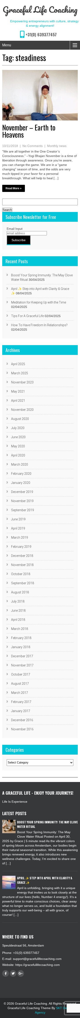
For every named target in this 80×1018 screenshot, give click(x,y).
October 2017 (20, 674)
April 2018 (18, 619)
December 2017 (22, 656)
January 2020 (20, 483)
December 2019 (22, 492)
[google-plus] (20, 973)
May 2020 (18, 446)
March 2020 (19, 464)
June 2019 (18, 519)
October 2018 (20, 574)
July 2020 (17, 428)
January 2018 (20, 647)
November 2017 (22, 665)
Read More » (14, 188)
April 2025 (18, 364)
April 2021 (18, 400)
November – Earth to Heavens (28, 131)
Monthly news (56, 146)
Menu (6, 45)
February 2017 (21, 702)
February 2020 (21, 473)
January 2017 (20, 711)
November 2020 (22, 409)
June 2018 (18, 610)
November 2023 (22, 382)
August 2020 (20, 419)
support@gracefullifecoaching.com (37, 959)
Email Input (14, 228)
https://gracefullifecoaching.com (37, 965)
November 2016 (22, 729)
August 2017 (20, 683)
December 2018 (22, 556)
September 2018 (22, 583)
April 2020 (18, 455)
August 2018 (20, 592)
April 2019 (18, 528)
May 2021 (18, 391)
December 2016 (22, 720)
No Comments (32, 146)
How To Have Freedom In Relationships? (39, 325)
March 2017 (19, 692)
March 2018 (19, 629)
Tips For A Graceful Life (27, 316)
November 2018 (22, 565)
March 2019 (19, 537)
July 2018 (17, 601)
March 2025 (19, 373)
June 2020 (18, 437)
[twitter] (13, 973)
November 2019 (22, 501)
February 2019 (21, 546)
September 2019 (22, 510)
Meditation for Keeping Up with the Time (38, 302)
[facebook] (5, 973)
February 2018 (21, 638)
